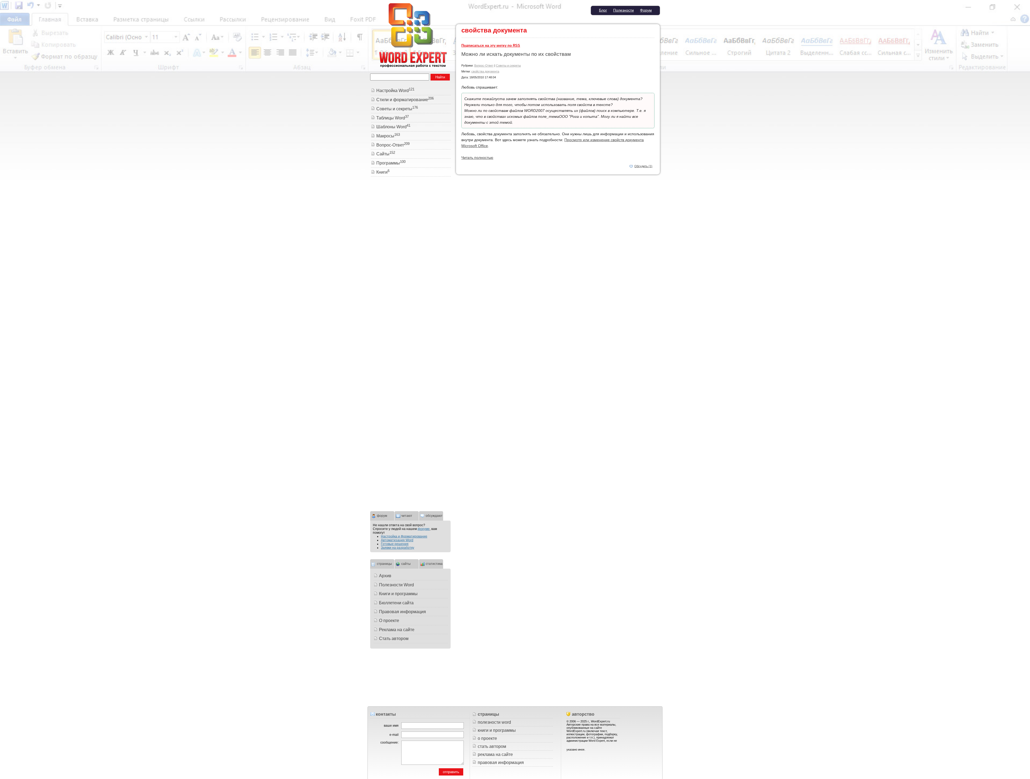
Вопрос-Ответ (484, 65)
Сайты (385, 154)
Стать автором (394, 638)
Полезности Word (396, 585)
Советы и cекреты (508, 65)
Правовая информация (402, 611)
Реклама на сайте (396, 629)
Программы (391, 163)
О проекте (389, 620)
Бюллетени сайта (396, 603)
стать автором (492, 746)
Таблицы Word (392, 118)
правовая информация (501, 762)
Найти (440, 77)
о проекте (487, 738)
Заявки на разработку (397, 548)
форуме (424, 529)
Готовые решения (395, 544)
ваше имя (391, 725)
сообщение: (389, 742)
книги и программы (497, 730)
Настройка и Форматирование (404, 536)
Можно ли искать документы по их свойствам (516, 54)
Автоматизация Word (397, 540)
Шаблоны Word (393, 127)
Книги (382, 172)
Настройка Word (395, 90)
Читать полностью (477, 157)
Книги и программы (398, 593)
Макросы (388, 136)
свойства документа (485, 71)
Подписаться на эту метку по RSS (490, 45)
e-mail (394, 735)
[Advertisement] (410, 262)
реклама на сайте (495, 754)
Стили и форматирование (405, 99)
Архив (385, 575)
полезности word (494, 722)
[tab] (382, 515)
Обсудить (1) (643, 166)
